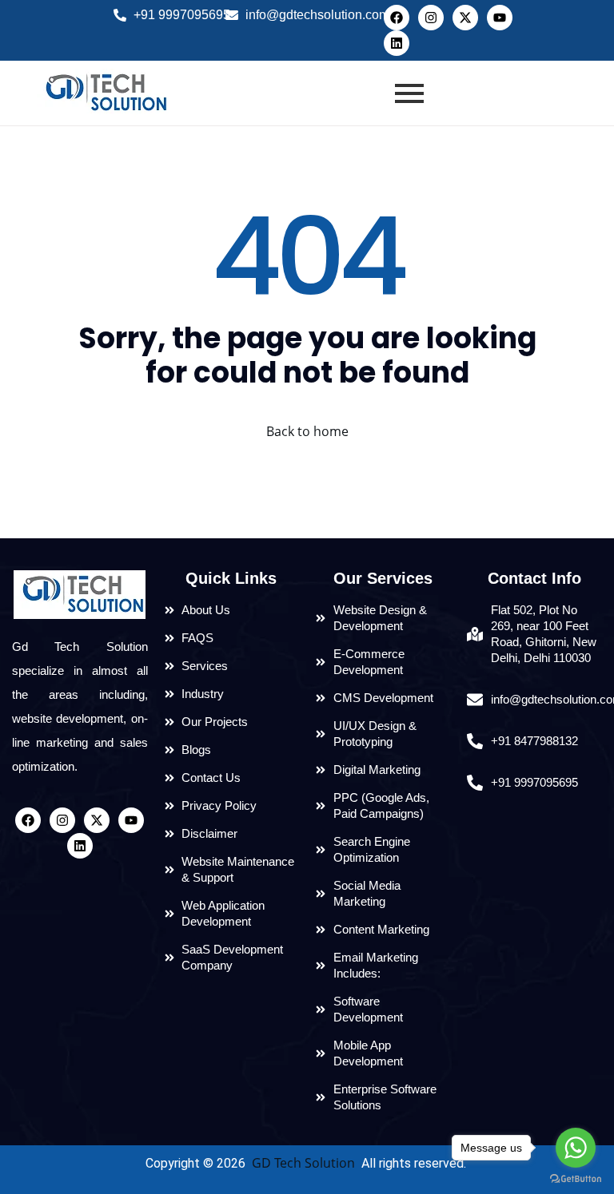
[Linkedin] (396, 43)
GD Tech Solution (303, 1163)
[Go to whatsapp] (576, 1148)
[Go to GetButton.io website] (575, 1178)
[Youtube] (499, 17)
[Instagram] (431, 17)
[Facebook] (396, 17)
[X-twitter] (465, 17)
